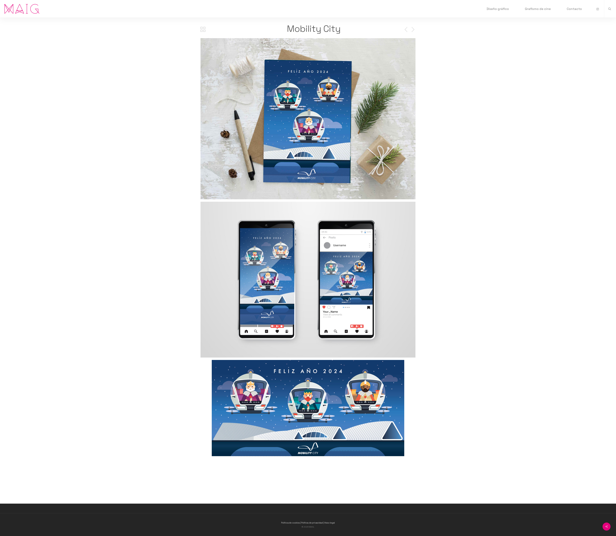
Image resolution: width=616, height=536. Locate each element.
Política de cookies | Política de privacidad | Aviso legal (308, 522)
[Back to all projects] (203, 29)
